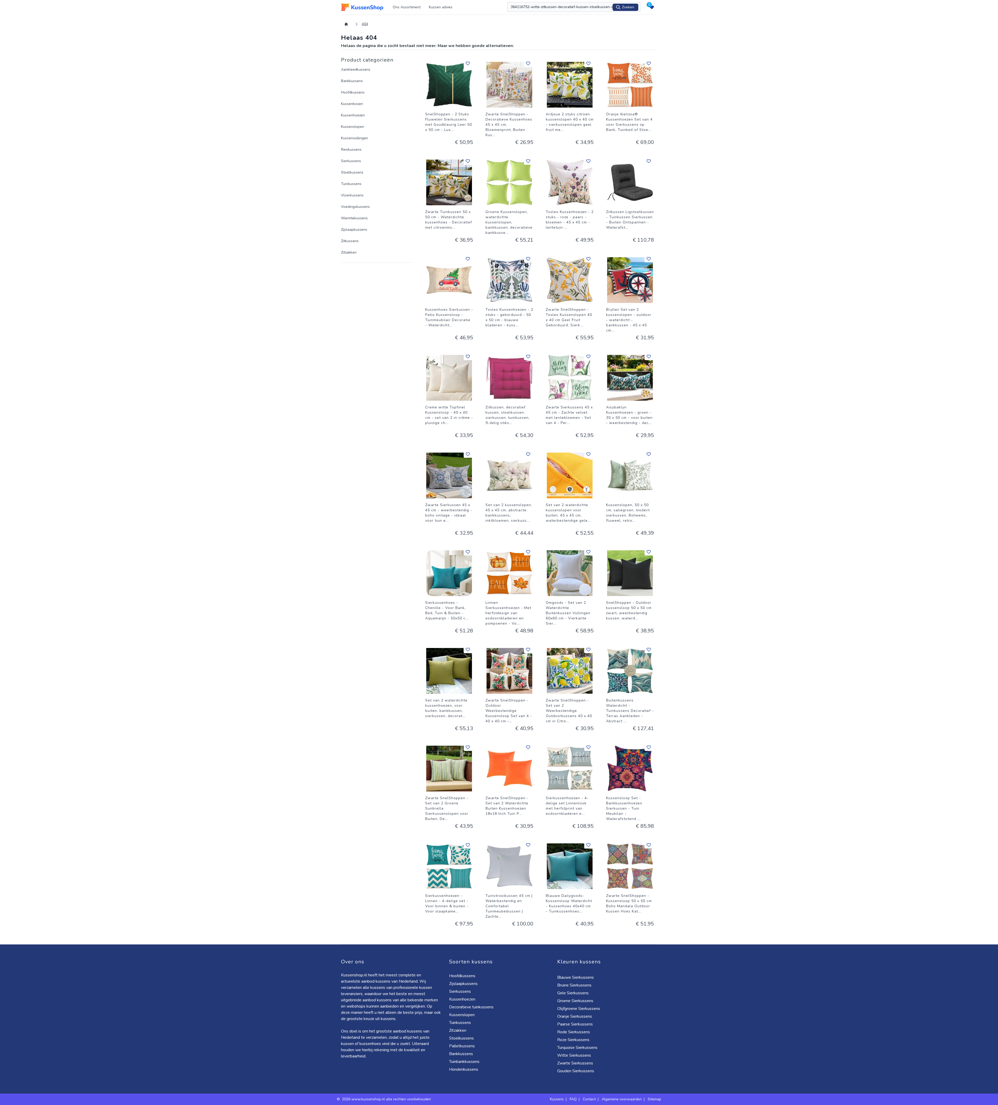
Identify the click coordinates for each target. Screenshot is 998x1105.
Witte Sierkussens (574, 1055)
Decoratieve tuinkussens (471, 1007)
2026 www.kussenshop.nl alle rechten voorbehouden (387, 1099)
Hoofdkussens (353, 92)
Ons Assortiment (407, 7)
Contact (589, 1099)
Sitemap (654, 1099)
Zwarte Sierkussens (575, 1063)
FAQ (573, 1099)
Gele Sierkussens (573, 993)
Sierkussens (351, 160)
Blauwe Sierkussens (575, 977)
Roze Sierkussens (573, 1040)
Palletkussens (462, 1046)
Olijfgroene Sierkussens (578, 1008)
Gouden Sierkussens (575, 1071)
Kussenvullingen (354, 138)
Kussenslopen (352, 126)
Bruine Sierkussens (574, 985)
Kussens (557, 1099)
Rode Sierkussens (573, 1032)
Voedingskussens (355, 206)
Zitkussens (350, 241)
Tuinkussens (351, 183)
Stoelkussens (352, 172)
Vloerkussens (352, 195)
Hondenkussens (463, 1069)
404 (365, 24)
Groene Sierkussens (575, 1001)
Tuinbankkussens (464, 1061)
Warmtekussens (354, 218)
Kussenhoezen (353, 115)
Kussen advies (440, 7)
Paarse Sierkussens (575, 1024)
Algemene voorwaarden (622, 1099)
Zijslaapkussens (354, 229)
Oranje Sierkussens (574, 1016)
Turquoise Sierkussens (577, 1047)
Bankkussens (352, 80)
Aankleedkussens (355, 69)
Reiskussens (351, 149)
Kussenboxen (352, 103)
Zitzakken (349, 252)
